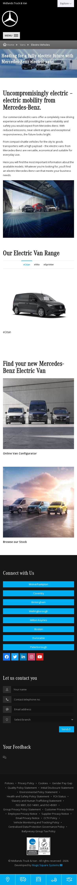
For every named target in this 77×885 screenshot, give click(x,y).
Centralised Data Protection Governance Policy (36, 826)
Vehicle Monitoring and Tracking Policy (36, 822)
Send (65, 729)
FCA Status (59, 796)
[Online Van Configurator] (38, 413)
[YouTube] (39, 656)
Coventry (38, 593)
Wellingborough (38, 611)
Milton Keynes (38, 620)
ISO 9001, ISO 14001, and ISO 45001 (36, 805)
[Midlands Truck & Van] (20, 19)
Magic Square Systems (46, 865)
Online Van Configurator (20, 453)
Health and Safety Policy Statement (28, 796)
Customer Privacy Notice (59, 809)
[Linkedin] (23, 656)
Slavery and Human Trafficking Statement (36, 800)
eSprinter (49, 264)
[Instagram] (31, 656)
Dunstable (38, 638)
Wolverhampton (38, 584)
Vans (22, 44)
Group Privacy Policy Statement (22, 809)
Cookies (43, 783)
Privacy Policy (26, 783)
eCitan (26, 264)
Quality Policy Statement (22, 787)
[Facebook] (6, 656)
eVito (37, 264)
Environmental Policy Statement (38, 792)
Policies (9, 783)
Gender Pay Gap (62, 783)
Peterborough (38, 647)
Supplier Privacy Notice (55, 813)
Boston (38, 629)
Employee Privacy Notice (22, 813)
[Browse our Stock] (38, 502)
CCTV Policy (50, 818)
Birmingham (38, 602)
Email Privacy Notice (27, 818)
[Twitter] (15, 656)
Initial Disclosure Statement (57, 787)
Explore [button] (64, 3)
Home (10, 44)
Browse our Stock (15, 542)
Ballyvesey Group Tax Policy (38, 831)
